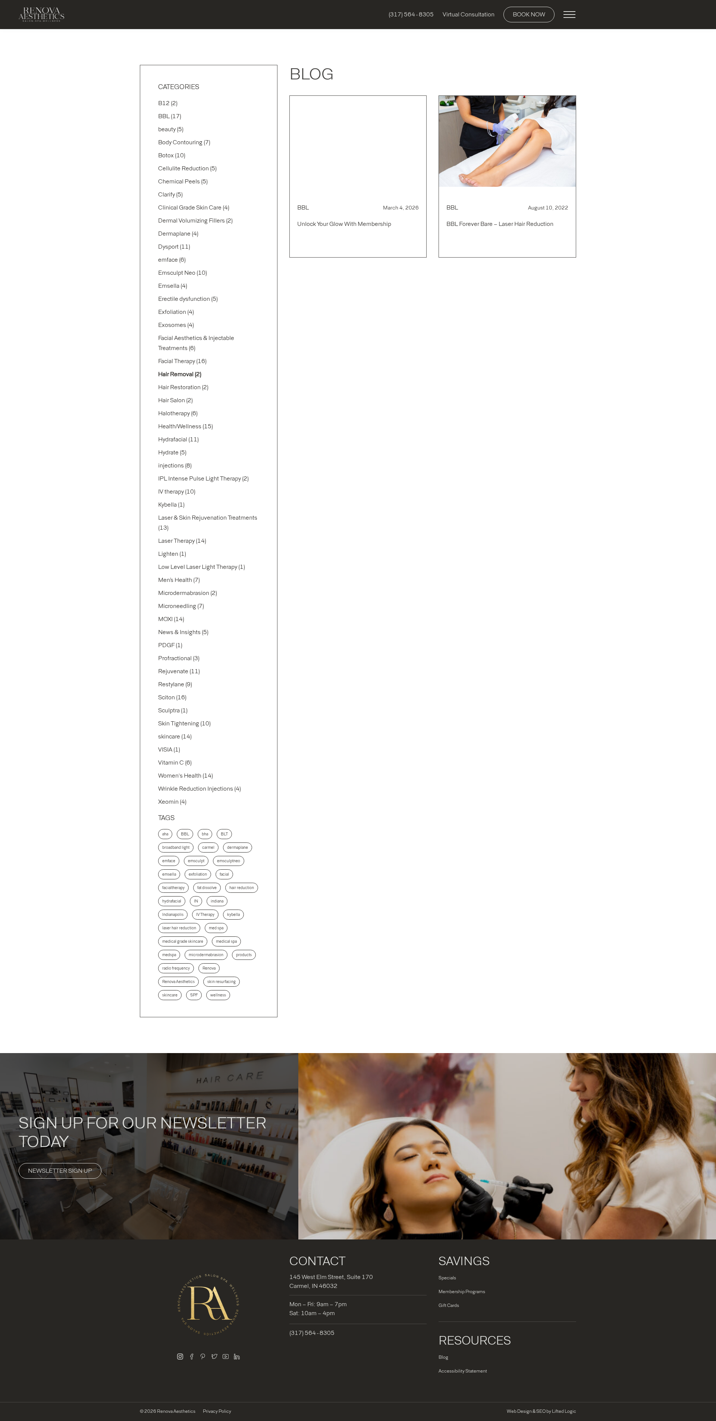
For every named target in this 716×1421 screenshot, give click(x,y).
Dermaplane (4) (178, 233)
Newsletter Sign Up (60, 1170)
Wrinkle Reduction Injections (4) (199, 788)
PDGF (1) (170, 645)
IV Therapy (205, 914)
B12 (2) (168, 103)
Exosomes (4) (176, 324)
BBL (185, 834)
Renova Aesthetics (178, 981)
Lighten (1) (172, 553)
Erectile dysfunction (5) (188, 298)
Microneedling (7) (181, 605)
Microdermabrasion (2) (187, 592)
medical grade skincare (182, 941)
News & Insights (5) (183, 632)
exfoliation (198, 874)
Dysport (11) (174, 246)
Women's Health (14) (185, 775)
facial (224, 874)
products (244, 954)
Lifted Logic (564, 1411)
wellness (218, 995)
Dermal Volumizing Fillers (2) (195, 220)
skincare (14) (175, 736)
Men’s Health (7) (179, 579)
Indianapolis (172, 914)
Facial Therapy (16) (182, 361)
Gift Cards (449, 1305)
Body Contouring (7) (184, 142)
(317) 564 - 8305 (411, 14)
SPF (194, 995)
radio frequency (176, 968)
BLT (224, 834)
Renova (209, 968)
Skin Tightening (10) (184, 723)
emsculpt (196, 860)
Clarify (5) (170, 194)
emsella (169, 874)
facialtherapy (173, 887)
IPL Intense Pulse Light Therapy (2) (203, 478)
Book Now (529, 14)
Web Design (519, 1411)
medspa (169, 954)
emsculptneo (228, 860)
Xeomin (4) (172, 801)
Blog (443, 1357)
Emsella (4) (172, 285)
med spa (216, 928)
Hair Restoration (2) (183, 387)
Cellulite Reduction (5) (187, 168)
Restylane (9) (175, 684)
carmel (208, 847)
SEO (541, 1411)
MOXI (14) (171, 619)
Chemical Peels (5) (183, 181)
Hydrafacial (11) (178, 439)
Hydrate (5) (172, 452)
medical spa (226, 941)
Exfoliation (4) (176, 311)
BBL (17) (169, 116)
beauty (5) (170, 129)
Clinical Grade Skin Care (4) (193, 207)
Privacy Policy (217, 1411)
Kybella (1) (171, 504)
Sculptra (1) (173, 710)
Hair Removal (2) (179, 374)
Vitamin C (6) (175, 762)
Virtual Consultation (468, 14)
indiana (217, 901)
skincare (170, 995)
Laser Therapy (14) (182, 540)
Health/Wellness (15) (185, 426)
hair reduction (241, 887)
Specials (447, 1277)
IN (196, 901)
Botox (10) (171, 155)
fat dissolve (207, 887)
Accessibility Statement (463, 1371)
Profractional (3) (179, 658)
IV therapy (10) (176, 491)
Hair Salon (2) (175, 400)
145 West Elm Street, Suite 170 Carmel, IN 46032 (331, 1281)
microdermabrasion (206, 954)
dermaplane (237, 847)
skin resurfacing (221, 981)
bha (205, 834)
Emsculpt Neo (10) (182, 272)
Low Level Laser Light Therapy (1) (201, 566)
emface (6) (172, 259)
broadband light (175, 847)
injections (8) (175, 465)
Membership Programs (462, 1291)
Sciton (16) (172, 697)
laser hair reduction (179, 928)
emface (168, 860)
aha (165, 834)
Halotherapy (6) (178, 413)
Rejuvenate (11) (179, 671)
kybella (233, 914)
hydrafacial (171, 901)
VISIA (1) (169, 749)
